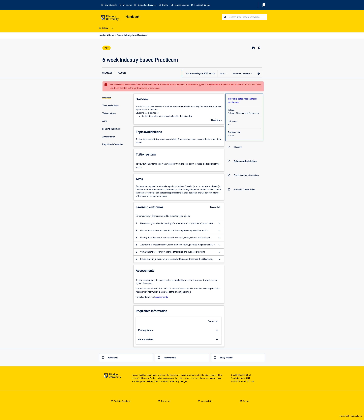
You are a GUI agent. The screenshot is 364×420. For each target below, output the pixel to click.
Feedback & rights (202, 5)
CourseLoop (356, 416)
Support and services (147, 5)
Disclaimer (166, 401)
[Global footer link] (112, 376)
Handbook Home (106, 35)
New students (111, 5)
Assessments (161, 297)
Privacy (246, 401)
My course (127, 5)
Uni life (165, 5)
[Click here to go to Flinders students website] (110, 18)
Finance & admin (181, 5)
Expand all (215, 207)
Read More (216, 120)
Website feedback (122, 401)
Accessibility (206, 401)
